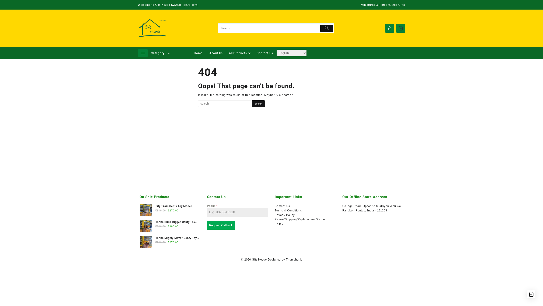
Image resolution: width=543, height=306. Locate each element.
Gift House (259, 259)
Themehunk (294, 259)
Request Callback (221, 225)
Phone (212, 205)
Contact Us (282, 206)
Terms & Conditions (288, 210)
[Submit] (326, 28)
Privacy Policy (285, 215)
